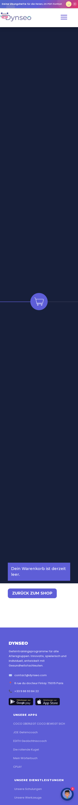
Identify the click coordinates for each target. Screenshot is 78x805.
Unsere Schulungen (28, 789)
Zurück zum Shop (32, 593)
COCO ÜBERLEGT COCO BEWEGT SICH (39, 724)
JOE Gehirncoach (25, 732)
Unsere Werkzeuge (28, 798)
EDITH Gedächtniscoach (30, 741)
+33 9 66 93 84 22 (26, 691)
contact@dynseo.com (30, 675)
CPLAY (17, 767)
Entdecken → (69, 4)
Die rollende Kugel (26, 749)
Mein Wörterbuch (25, 758)
